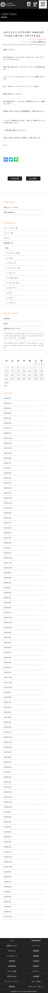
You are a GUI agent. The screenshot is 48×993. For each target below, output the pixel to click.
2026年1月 (7, 433)
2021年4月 (7, 717)
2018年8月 (7, 877)
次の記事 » (33, 179)
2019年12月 (8, 797)
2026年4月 (7, 418)
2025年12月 (8, 438)
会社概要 (36, 976)
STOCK (29, 6)
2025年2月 (7, 488)
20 (24, 375)
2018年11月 (8, 862)
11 (12, 371)
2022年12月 (8, 618)
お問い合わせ (12, 976)
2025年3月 (7, 483)
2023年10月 (8, 568)
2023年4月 (7, 598)
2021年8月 (7, 697)
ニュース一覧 (8, 233)
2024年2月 (7, 548)
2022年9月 (7, 633)
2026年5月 (7, 413)
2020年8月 (7, 757)
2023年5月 (7, 593)
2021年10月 (8, 687)
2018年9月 (7, 872)
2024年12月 (8, 498)
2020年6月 (7, 767)
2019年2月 (7, 847)
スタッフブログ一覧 (11, 228)
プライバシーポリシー (12, 981)
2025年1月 (7, 493)
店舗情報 (36, 951)
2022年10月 (8, 628)
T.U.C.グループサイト (36, 987)
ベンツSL (8, 293)
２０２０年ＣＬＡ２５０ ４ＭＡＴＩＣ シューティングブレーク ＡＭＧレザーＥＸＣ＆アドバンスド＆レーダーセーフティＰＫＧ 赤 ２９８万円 (24, 336)
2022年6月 (7, 647)
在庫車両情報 (36, 940)
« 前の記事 (14, 179)
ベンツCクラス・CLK (12, 268)
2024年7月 (7, 523)
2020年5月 (7, 772)
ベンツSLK (9, 298)
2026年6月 (7, 408)
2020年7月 (7, 762)
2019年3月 (7, 842)
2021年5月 (7, 712)
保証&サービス (12, 946)
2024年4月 (7, 538)
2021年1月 (7, 732)
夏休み (6, 323)
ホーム (12, 940)
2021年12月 (8, 677)
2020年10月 (8, 747)
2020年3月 (7, 782)
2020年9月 (7, 752)
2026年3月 (7, 423)
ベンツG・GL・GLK (12, 283)
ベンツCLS (32, 42)
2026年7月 (7, 403)
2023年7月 (7, 583)
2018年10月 (8, 867)
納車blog (12, 987)
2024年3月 (7, 543)
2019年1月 (7, 852)
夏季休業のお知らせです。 (13, 328)
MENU (42, 4)
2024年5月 (7, 533)
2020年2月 (7, 787)
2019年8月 (7, 817)
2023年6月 (7, 588)
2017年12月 (8, 917)
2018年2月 (7, 907)
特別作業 (12, 961)
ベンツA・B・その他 (12, 253)
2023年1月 (7, 613)
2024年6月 (7, 528)
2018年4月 (7, 897)
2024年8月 (7, 518)
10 (6, 371)
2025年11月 (8, 443)
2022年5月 (7, 652)
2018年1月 (7, 912)
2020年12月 (8, 737)
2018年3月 (7, 902)
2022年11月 (8, 623)
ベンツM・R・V (10, 288)
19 (18, 375)
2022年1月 (7, 672)
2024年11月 (8, 503)
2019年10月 (8, 807)
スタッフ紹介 (12, 971)
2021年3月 (7, 722)
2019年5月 (7, 832)
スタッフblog (36, 981)
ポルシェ (7, 238)
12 (18, 371)
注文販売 (36, 961)
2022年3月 (7, 662)
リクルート (36, 971)
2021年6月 (7, 707)
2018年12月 (8, 857)
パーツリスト (36, 946)
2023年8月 (7, 578)
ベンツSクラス (10, 303)
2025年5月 (7, 473)
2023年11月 (8, 563)
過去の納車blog (9, 212)
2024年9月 (7, 513)
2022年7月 (7, 642)
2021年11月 (8, 682)
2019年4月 (7, 837)
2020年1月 (7, 792)
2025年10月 (8, 448)
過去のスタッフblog (11, 207)
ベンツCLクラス (11, 263)
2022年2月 (7, 667)
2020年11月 (8, 742)
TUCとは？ (12, 951)
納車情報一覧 (41, 42)
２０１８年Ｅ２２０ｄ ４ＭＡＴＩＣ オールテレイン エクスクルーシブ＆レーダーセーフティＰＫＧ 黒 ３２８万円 (24, 345)
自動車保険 (12, 966)
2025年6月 (7, 468)
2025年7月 (7, 463)
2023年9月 (7, 573)
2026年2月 (7, 428)
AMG (7, 248)
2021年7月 (7, 702)
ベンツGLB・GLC (11, 278)
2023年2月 (7, 608)
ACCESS (35, 6)
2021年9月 (7, 692)
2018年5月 (7, 892)
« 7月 (5, 386)
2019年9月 (7, 812)
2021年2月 (7, 727)
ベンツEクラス (10, 273)
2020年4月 (7, 777)
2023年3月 (7, 603)
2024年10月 (8, 508)
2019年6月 (7, 827)
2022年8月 (7, 637)
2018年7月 (7, 882)
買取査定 (36, 966)
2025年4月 (7, 478)
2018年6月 (7, 887)
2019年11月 (8, 802)
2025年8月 (7, 458)
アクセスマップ (12, 956)
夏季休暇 (7, 318)
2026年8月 (7, 398)
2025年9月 (7, 453)
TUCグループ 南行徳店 (12, 4)
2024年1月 (7, 553)
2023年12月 (8, 558)
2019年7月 (7, 822)
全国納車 (36, 956)
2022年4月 (7, 657)
